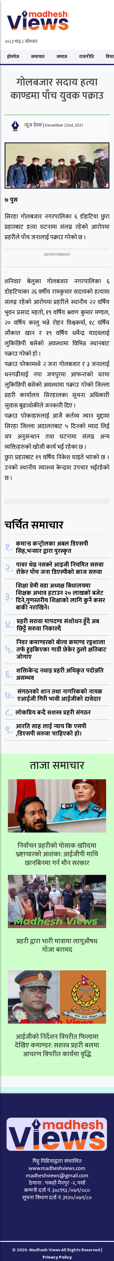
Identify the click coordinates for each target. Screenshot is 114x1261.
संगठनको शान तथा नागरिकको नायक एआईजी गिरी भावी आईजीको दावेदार (59, 695)
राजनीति (86, 57)
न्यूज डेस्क (33, 125)
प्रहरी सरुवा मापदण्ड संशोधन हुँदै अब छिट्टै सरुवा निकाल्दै (58, 625)
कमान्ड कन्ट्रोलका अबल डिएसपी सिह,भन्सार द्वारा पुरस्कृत (52, 547)
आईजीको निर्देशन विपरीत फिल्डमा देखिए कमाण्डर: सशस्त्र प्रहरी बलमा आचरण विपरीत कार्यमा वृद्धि (57, 1045)
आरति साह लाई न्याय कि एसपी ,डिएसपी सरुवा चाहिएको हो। (51, 730)
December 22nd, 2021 (64, 125)
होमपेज (13, 57)
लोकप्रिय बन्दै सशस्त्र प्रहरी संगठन (53, 712)
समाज (62, 57)
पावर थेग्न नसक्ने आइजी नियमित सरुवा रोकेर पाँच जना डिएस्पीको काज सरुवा (60, 568)
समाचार (38, 57)
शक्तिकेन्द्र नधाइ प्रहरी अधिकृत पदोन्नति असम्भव (60, 674)
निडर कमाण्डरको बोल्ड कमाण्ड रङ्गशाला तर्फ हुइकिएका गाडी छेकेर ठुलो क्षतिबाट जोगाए (61, 650)
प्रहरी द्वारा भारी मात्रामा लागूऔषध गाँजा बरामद (57, 946)
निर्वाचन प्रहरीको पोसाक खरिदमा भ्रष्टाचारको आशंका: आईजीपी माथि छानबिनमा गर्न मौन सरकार (57, 854)
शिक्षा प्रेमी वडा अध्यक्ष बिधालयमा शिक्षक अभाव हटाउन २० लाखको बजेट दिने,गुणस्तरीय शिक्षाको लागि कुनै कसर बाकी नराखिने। (60, 596)
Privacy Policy (57, 1257)
